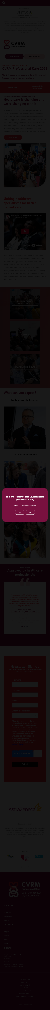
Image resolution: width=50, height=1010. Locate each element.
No (30, 512)
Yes (20, 512)
